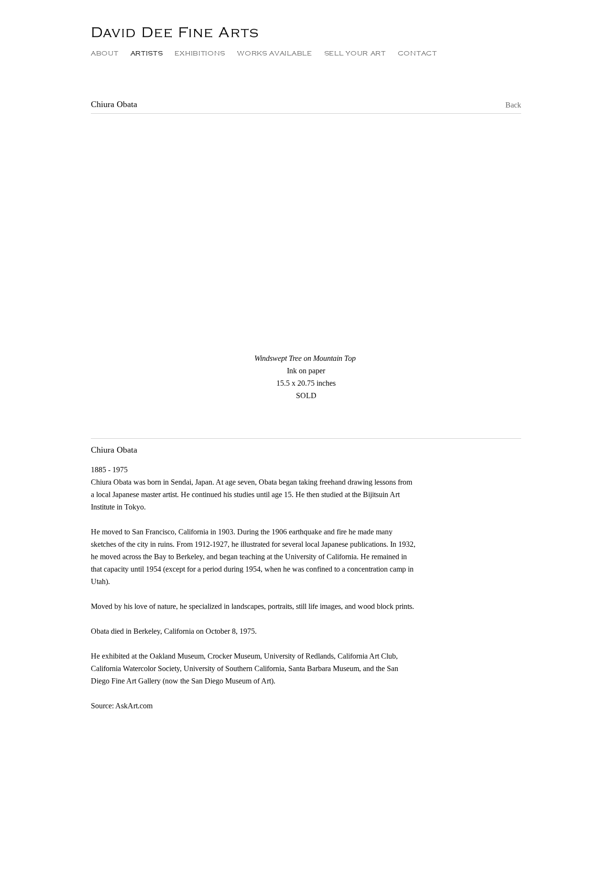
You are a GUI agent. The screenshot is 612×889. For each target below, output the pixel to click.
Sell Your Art (355, 53)
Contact (417, 53)
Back (506, 105)
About (105, 53)
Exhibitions (200, 53)
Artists (147, 53)
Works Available (274, 53)
